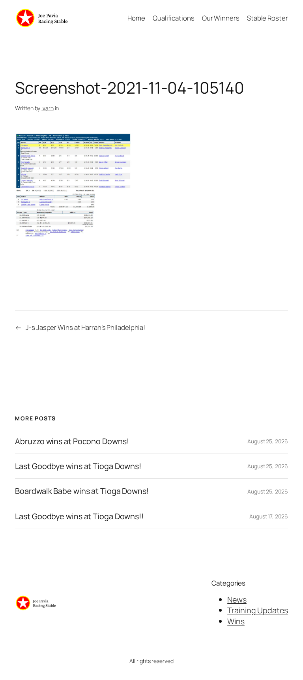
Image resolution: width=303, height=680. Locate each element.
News (237, 599)
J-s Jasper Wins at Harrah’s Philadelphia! (85, 327)
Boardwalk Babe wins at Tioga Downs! (82, 491)
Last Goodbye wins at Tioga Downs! (78, 466)
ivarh (47, 108)
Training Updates (257, 610)
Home (136, 18)
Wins (236, 621)
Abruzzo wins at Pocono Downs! (72, 441)
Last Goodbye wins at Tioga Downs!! (79, 516)
